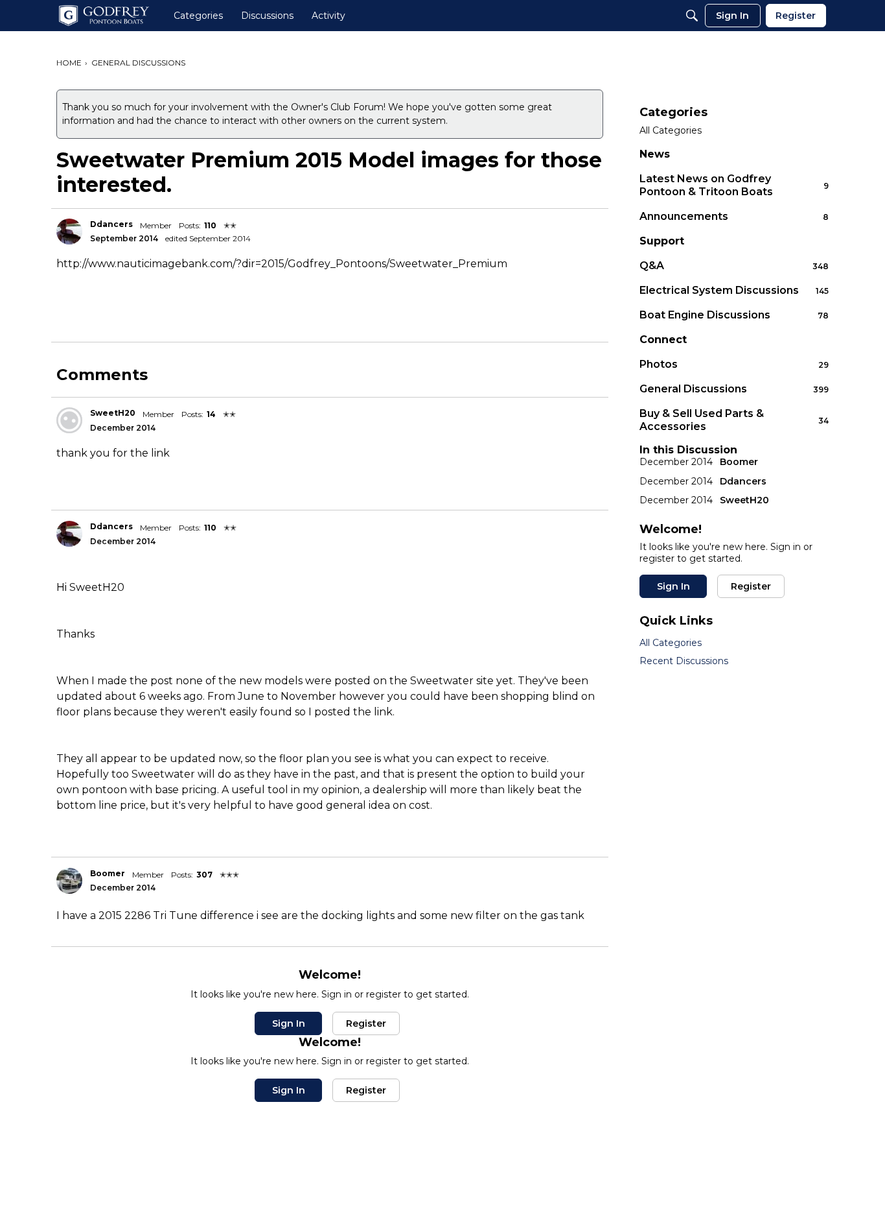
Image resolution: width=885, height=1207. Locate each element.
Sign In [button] (288, 1023)
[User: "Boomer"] (69, 881)
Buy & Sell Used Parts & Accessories (734, 420)
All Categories (670, 130)
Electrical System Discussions (734, 290)
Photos (734, 364)
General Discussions (734, 389)
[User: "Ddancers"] (69, 232)
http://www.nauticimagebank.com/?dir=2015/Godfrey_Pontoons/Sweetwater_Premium (281, 263)
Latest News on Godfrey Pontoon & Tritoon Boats (734, 185)
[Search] (692, 15)
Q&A (734, 265)
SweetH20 (112, 413)
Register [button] (366, 1023)
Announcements (734, 216)
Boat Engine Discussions (734, 315)
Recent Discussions (683, 661)
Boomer (107, 873)
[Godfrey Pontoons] (104, 15)
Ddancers (111, 224)
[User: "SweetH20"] (69, 420)
